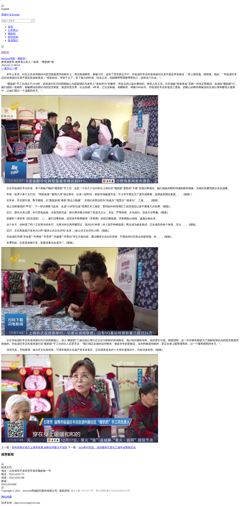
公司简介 (13, 30)
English (16, 14)
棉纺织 (12, 33)
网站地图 (6, 496)
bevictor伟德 (8, 58)
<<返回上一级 (9, 68)
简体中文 (6, 14)
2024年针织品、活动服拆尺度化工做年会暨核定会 (107, 447)
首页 (10, 26)
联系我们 (13, 40)
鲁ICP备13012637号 (82, 490)
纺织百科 (13, 37)
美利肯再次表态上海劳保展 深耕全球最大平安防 (39, 447)
